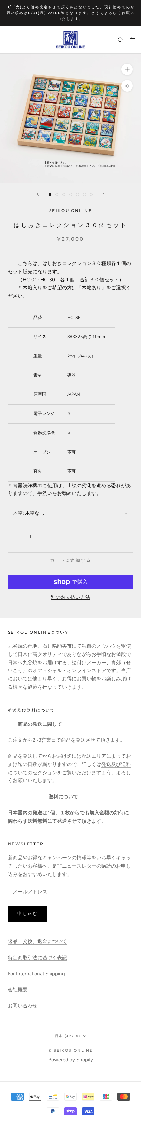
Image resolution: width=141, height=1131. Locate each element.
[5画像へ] (77, 194)
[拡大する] (127, 69)
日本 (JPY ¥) (67, 1036)
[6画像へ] (84, 194)
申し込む (27, 913)
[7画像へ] (91, 194)
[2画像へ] (56, 194)
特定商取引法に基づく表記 (37, 957)
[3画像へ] (63, 194)
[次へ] (104, 194)
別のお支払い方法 (70, 597)
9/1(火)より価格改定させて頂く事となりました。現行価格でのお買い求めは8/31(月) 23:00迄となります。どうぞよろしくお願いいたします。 (71, 13)
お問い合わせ (22, 1005)
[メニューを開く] (9, 39)
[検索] (121, 39)
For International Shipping (36, 973)
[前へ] (38, 194)
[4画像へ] (70, 194)
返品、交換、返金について (37, 941)
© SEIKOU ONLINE (71, 1050)
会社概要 (18, 989)
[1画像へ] (50, 194)
